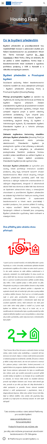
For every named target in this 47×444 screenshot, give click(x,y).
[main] (23, 20)
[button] (2, 3)
